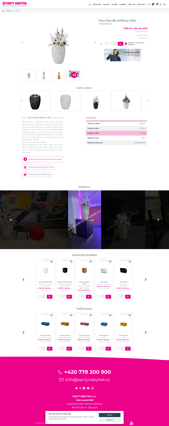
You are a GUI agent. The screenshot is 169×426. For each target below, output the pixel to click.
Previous (11, 220)
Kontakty (141, 4)
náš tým (131, 4)
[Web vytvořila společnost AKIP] (131, 424)
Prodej (106, 4)
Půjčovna (97, 4)
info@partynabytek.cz (87, 379)
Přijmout (109, 415)
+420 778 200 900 (133, 55)
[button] (23, 280)
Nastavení (110, 420)
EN (164, 4)
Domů (90, 4)
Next (158, 220)
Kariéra (122, 4)
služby (114, 4)
